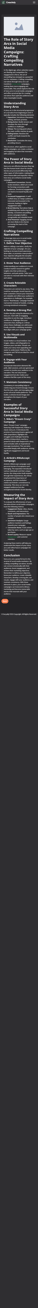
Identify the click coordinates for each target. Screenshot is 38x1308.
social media (16, 84)
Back (5, 601)
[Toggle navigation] (34, 2)
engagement (12, 537)
